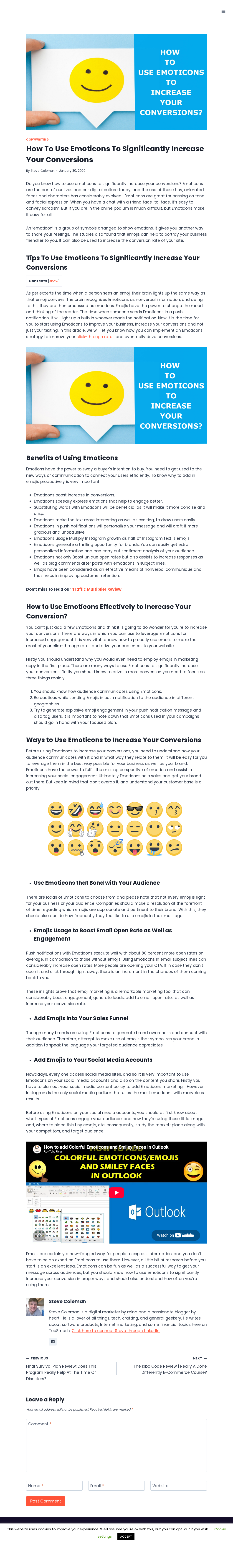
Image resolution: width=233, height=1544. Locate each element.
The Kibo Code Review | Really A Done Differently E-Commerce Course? (170, 1365)
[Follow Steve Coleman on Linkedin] (53, 1342)
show (53, 281)
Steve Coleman (42, 171)
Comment (39, 1424)
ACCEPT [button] (126, 1536)
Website (160, 1486)
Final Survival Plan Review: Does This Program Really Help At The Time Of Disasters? (61, 1368)
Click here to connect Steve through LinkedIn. (116, 1330)
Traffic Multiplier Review (97, 589)
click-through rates (95, 336)
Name (35, 1486)
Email (97, 1486)
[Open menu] (223, 11)
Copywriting (37, 139)
